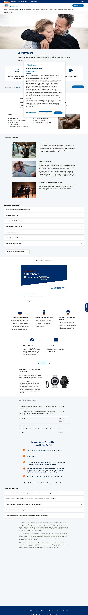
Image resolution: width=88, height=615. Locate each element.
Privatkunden (6, 1)
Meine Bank (27, 1)
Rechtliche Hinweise (43, 610)
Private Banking (21, 1)
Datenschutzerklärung (31, 71)
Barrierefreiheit (53, 610)
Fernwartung (59, 610)
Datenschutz (27, 610)
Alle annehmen (58, 112)
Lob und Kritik (65, 610)
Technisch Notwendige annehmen (45, 112)
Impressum (22, 610)
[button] (44, 301)
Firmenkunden (13, 1)
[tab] (6, 9)
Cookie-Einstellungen (31, 112)
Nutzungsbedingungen (34, 610)
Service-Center (34, 1)
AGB (49, 610)
